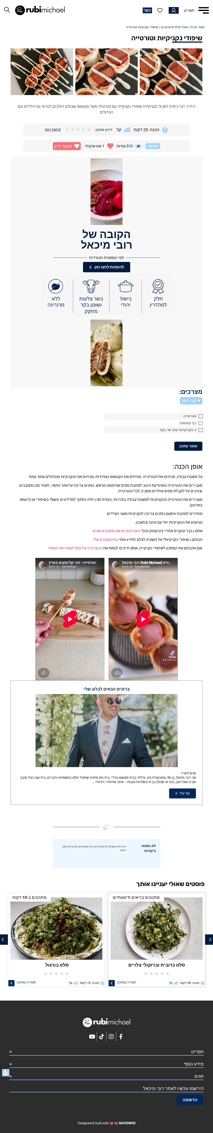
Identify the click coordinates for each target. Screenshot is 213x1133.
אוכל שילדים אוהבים (174, 27)
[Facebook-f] (121, 1036)
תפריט (189, 10)
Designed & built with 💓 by (106, 1123)
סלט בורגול (157, 965)
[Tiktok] (101, 1036)
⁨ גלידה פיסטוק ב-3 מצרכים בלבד (56, 965)
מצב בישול (190, 401)
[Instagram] (111, 1036)
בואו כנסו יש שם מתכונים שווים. (116, 531)
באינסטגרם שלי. (105, 539)
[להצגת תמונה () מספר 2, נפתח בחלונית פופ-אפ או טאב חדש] (106, 71)
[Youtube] (92, 1036)
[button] (67, 146)
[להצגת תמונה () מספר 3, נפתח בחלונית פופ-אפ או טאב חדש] (42, 71)
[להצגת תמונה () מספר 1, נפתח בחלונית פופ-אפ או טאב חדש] (171, 71)
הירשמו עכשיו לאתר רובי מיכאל (173, 1088)
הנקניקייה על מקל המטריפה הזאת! (75, 548)
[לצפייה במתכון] (112, 983)
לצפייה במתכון (126, 982)
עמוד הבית (198, 27)
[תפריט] (203, 10)
